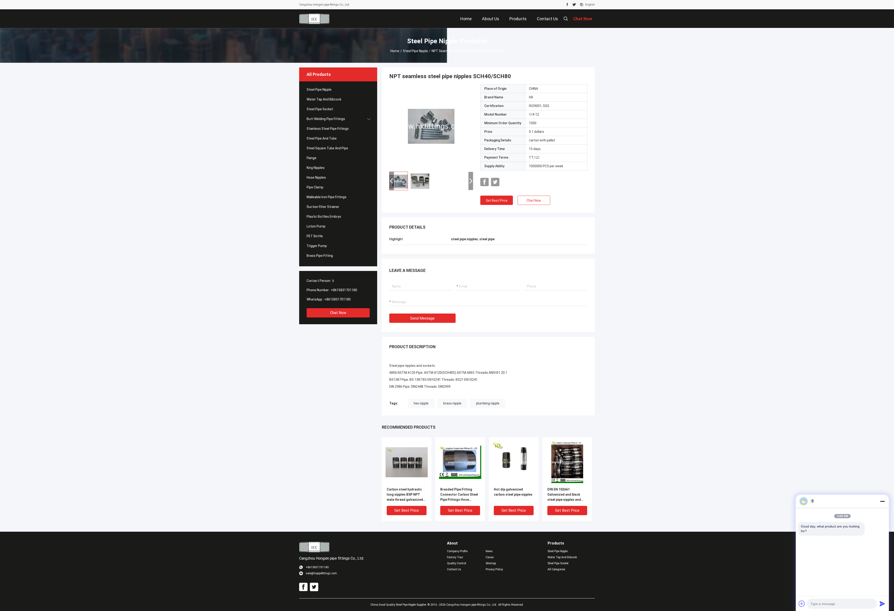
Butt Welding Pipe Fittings (326, 119)
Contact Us (454, 569)
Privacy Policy (494, 569)
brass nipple (452, 403)
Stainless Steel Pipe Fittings (328, 128)
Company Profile (457, 551)
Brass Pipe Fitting (320, 255)
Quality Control (456, 563)
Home (394, 51)
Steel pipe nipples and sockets (412, 365)
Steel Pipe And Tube (322, 138)
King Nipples (316, 168)
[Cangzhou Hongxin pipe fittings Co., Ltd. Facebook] (567, 4)
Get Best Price (497, 200)
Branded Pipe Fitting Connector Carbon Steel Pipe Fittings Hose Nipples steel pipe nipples (460, 494)
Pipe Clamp (315, 187)
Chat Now (338, 313)
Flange (311, 158)
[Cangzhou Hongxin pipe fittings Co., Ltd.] (314, 18)
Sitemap (491, 563)
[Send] (882, 603)
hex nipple (421, 403)
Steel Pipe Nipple (415, 51)
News (489, 551)
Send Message (422, 318)
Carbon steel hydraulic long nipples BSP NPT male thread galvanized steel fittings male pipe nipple (405, 494)
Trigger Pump (317, 246)
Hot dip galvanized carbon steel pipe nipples (513, 491)
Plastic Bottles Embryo (324, 216)
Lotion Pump (316, 226)
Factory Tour (455, 557)
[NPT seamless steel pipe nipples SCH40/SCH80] (431, 126)
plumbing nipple (487, 403)
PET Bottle (315, 236)
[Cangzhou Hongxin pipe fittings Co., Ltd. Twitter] (574, 4)
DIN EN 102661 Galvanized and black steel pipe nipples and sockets (564, 494)
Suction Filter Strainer (323, 207)
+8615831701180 (344, 290)
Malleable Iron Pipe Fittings (326, 197)
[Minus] (882, 501)
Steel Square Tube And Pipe (327, 148)
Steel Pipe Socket (320, 109)
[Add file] (802, 603)
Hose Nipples (316, 177)
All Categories (556, 569)
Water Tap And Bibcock (324, 99)
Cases (490, 557)
